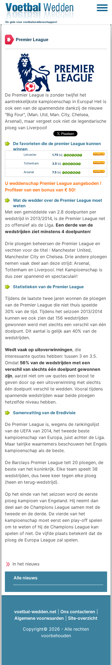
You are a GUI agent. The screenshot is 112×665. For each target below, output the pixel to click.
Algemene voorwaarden (39, 618)
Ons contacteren (77, 611)
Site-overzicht (82, 618)
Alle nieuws (26, 577)
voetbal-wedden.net (35, 611)
